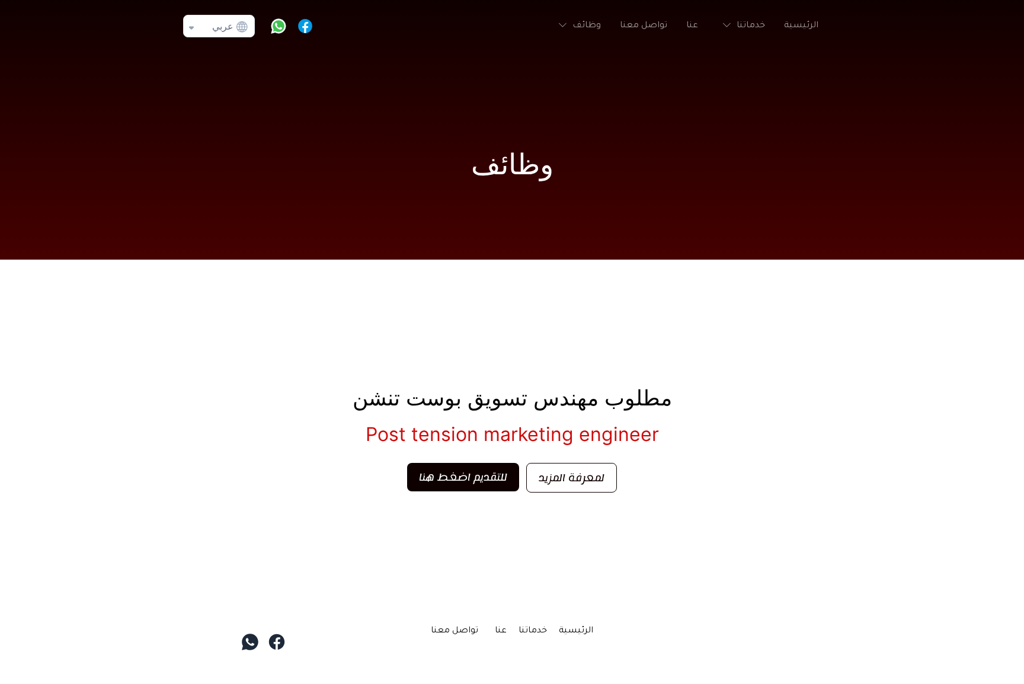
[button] (741, 26)
